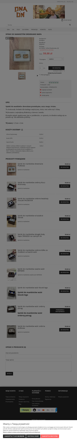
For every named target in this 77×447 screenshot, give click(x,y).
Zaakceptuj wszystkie (50, 436)
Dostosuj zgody (33, 436)
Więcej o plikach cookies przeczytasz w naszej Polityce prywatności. (21, 432)
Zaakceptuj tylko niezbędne (14, 436)
